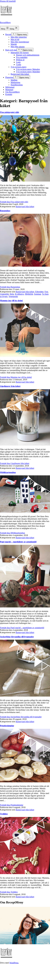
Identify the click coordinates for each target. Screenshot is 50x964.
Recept (8, 34)
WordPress (13, 963)
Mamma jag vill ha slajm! (11, 300)
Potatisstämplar (7, 726)
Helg (12, 294)
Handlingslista (17, 85)
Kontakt (8, 94)
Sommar (37, 294)
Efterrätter (39, 292)
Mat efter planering (19, 37)
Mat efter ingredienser (20, 42)
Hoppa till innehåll (8, 1)
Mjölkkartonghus (8, 472)
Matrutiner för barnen (20, 52)
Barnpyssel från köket (20, 74)
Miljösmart (9, 87)
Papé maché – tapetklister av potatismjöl (18, 542)
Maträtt (14, 44)
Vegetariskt (13, 296)
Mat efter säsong (18, 46)
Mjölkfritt (29, 294)
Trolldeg (4, 814)
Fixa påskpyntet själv (9, 112)
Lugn (18, 62)
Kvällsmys (19, 294)
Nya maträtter (21, 57)
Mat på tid (15, 39)
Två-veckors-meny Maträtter (28, 72)
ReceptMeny (5, 22)
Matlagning (15, 82)
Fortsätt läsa (14, 202)
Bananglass (5, 211)
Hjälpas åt (20, 60)
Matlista (14, 80)
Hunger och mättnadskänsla (27, 55)
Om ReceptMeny (12, 92)
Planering (9, 77)
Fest (46, 292)
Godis (18, 64)
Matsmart (9, 89)
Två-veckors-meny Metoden (28, 69)
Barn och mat (11, 50)
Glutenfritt (4, 294)
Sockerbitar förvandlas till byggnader (17, 637)
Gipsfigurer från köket (10, 386)
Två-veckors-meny (19, 67)
